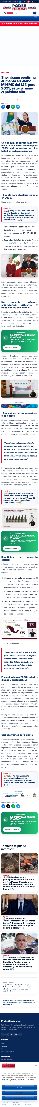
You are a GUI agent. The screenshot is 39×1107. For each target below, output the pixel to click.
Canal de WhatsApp (7, 1060)
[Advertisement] (19, 46)
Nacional (5, 72)
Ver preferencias (19, 1098)
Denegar (19, 1093)
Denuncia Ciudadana (7, 1052)
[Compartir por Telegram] (18, 107)
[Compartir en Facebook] (3, 107)
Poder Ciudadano (10, 1021)
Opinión (3, 1049)
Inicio (2, 1043)
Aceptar (19, 1087)
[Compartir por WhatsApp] (13, 107)
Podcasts (4, 1046)
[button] (36, 1066)
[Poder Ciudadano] (19, 7)
